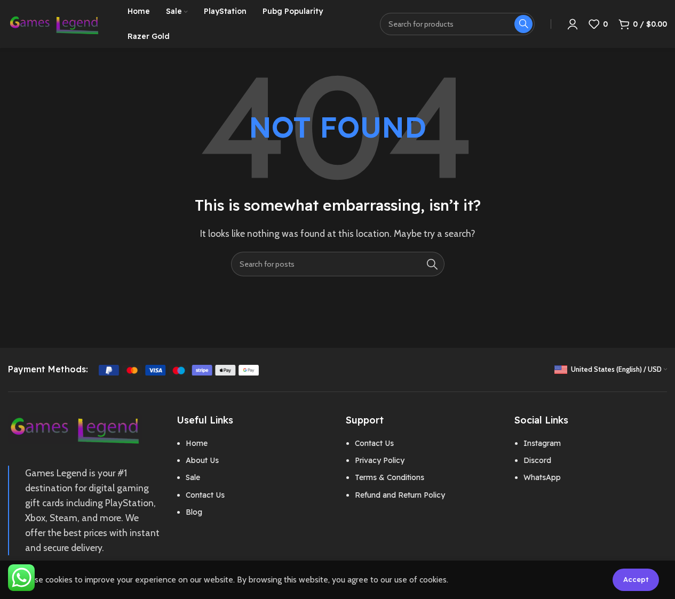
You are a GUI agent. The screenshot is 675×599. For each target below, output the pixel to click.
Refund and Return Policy (400, 495)
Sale (193, 477)
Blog (194, 512)
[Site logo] (54, 23)
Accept (635, 579)
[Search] (432, 264)
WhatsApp (542, 477)
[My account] (572, 24)
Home (197, 443)
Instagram (542, 443)
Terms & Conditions (389, 477)
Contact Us (205, 495)
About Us (202, 460)
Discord (537, 460)
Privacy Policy (379, 460)
